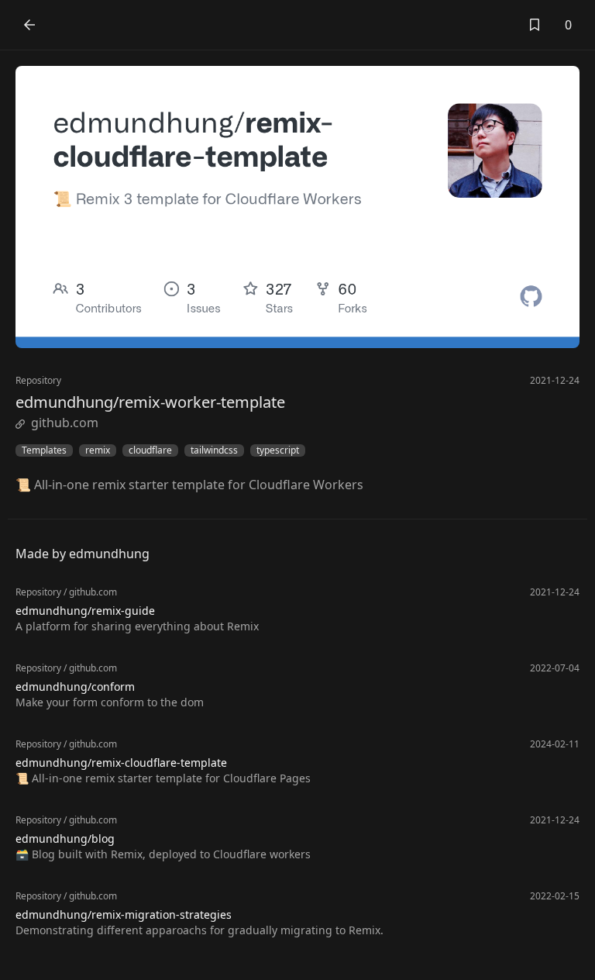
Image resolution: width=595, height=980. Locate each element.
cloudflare (150, 450)
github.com (64, 422)
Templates (44, 450)
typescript (277, 450)
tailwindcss (214, 450)
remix (97, 450)
